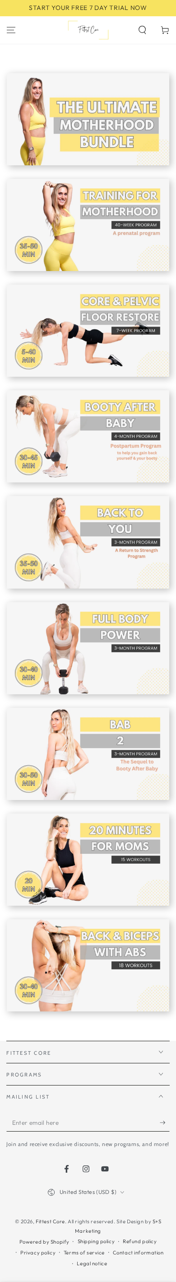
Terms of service (84, 1252)
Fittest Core (50, 1221)
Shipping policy (96, 1241)
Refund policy (140, 1241)
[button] (142, 30)
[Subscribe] (165, 1123)
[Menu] (11, 30)
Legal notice (92, 1263)
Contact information (138, 1252)
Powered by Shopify (44, 1242)
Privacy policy (38, 1252)
